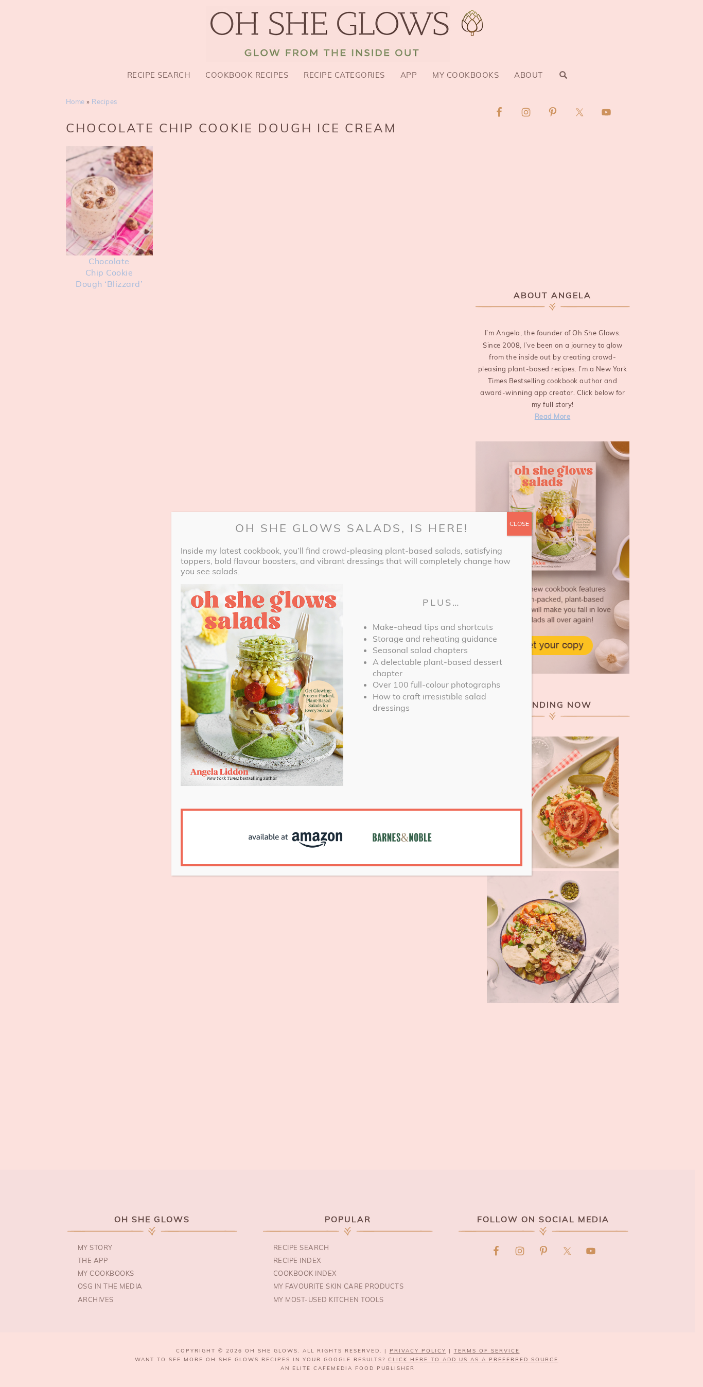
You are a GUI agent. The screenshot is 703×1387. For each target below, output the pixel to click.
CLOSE (519, 523)
